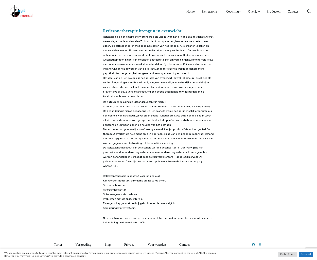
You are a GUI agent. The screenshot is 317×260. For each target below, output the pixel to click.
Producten (274, 11)
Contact (293, 11)
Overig (253, 11)
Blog (108, 244)
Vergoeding (83, 244)
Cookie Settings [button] (287, 254)
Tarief (58, 244)
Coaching (232, 11)
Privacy (129, 244)
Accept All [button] (306, 254)
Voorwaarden (157, 244)
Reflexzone (209, 11)
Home (190, 11)
